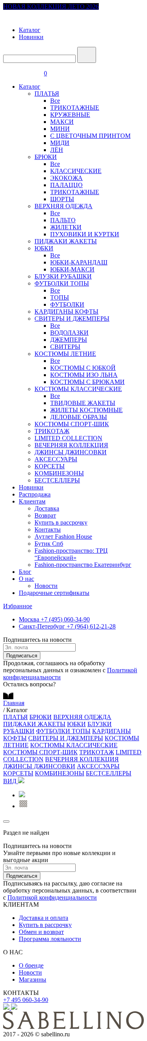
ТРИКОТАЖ (51, 431)
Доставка (46, 508)
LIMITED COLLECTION (68, 438)
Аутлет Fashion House (63, 536)
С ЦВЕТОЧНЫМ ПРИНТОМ (90, 135)
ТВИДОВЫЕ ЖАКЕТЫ (82, 403)
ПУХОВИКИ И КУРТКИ (84, 234)
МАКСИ (62, 121)
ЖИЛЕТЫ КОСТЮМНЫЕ (86, 410)
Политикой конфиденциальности (52, 897)
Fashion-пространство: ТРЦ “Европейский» (71, 554)
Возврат (45, 515)
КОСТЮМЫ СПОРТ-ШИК (71, 424)
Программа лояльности (50, 939)
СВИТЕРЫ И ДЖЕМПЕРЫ (71, 318)
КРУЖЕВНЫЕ (70, 114)
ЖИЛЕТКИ (66, 227)
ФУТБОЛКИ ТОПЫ (61, 283)
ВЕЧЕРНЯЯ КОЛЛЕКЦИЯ (71, 445)
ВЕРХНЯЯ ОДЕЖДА (63, 206)
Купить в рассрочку (60, 522)
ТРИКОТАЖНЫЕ (74, 107)
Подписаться (21, 656)
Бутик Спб (48, 543)
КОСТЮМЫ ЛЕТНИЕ (65, 353)
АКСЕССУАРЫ (55, 459)
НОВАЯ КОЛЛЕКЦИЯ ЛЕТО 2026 (51, 6)
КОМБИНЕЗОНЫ (59, 473)
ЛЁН (56, 149)
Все (55, 100)
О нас (26, 578)
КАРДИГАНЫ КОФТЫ (66, 311)
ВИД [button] (10, 781)
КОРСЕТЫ (49, 466)
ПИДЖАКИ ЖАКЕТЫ (65, 241)
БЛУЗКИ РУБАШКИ (63, 276)
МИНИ (60, 128)
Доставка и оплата (43, 917)
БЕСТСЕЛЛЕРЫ (57, 480)
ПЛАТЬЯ (46, 93)
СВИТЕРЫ (65, 346)
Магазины (32, 979)
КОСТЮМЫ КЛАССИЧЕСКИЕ (78, 389)
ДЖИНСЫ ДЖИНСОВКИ (70, 452)
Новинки (31, 37)
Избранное (17, 606)
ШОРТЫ (62, 199)
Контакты (47, 529)
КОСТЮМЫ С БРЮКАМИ (87, 382)
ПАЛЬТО (63, 220)
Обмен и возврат (41, 932)
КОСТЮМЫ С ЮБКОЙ (83, 367)
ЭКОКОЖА (66, 178)
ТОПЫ (59, 297)
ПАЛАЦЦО (66, 185)
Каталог (29, 30)
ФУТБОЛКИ (67, 304)
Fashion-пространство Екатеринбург (82, 564)
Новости (46, 585)
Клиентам (32, 501)
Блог (25, 571)
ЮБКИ (43, 248)
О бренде (31, 965)
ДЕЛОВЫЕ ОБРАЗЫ (78, 417)
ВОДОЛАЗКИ (69, 332)
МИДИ (59, 142)
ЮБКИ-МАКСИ (72, 269)
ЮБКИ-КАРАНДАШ (78, 262)
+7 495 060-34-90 (25, 999)
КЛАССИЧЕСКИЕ (76, 171)
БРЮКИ (45, 157)
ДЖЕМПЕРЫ (68, 339)
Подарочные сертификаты (54, 592)
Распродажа (35, 494)
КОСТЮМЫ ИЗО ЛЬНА (84, 374)
